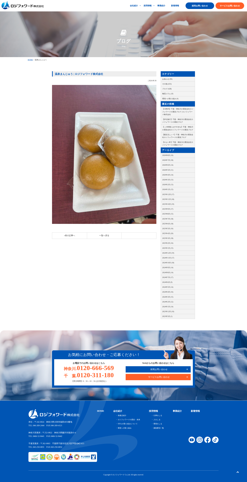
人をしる (157, 420)
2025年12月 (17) (168, 194)
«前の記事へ (69, 235)
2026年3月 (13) (167, 180)
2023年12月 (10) (168, 312)
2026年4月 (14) (167, 175)
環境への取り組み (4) (170, 99)
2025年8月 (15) (167, 214)
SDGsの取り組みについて (128, 424)
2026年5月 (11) (167, 170)
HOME (30, 60)
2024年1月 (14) (167, 307)
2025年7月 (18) (167, 219)
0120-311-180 (89, 375)
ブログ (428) (167, 89)
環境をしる (158, 424)
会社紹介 (134, 6)
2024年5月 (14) (167, 287)
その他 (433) (167, 84)
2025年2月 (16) (167, 243)
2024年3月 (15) (167, 297)
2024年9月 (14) (167, 268)
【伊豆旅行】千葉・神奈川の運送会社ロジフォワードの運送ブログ (177, 120)
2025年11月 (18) (168, 199)
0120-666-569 (89, 367)
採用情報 (148, 6)
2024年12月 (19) (168, 253)
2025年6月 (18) (167, 224)
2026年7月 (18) (167, 160)
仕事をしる (158, 415)
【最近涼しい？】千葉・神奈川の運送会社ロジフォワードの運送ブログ (177, 136)
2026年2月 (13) (167, 185)
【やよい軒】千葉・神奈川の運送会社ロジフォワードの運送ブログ (177, 143)
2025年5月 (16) (167, 229)
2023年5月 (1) (167, 316)
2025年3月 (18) (167, 238)
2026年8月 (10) (167, 155)
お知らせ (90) (167, 79)
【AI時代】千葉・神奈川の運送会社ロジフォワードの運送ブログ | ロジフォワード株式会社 (177, 111)
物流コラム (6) (167, 94)
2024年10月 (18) (168, 263)
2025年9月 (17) (167, 209)
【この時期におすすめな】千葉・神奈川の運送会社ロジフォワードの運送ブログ (177, 128)
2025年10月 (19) (168, 204)
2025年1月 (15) (167, 248)
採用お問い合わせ (200, 6)
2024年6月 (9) (167, 282)
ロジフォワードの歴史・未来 (129, 420)
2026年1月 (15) (167, 189)
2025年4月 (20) (167, 233)
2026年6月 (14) (167, 165)
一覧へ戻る (104, 235)
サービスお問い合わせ (230, 6)
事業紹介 (161, 6)
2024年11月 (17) (168, 258)
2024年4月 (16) (167, 292)
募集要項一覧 (159, 428)
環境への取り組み (125, 428)
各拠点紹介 (122, 415)
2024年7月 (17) (167, 277)
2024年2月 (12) (167, 302)
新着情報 (175, 6)
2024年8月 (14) (167, 273)
